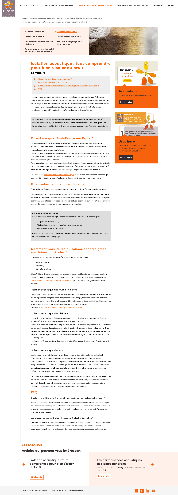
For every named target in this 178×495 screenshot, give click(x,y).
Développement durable (69, 36)
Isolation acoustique (67, 31)
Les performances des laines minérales (95, 5)
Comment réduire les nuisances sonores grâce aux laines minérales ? (68, 85)
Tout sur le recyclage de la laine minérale (69, 42)
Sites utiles (62, 490)
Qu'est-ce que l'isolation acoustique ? (55, 79)
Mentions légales (42, 490)
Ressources (158, 5)
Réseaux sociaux (76, 490)
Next (152, 464)
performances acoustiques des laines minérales (52, 280)
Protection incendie (34, 36)
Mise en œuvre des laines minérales (132, 5)
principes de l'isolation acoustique (59, 174)
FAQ (40, 89)
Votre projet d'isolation (30, 5)
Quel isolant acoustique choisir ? (52, 82)
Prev (23, 464)
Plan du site (28, 490)
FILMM (171, 5)
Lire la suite (36, 477)
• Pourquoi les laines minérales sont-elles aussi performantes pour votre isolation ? (65, 18)
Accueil (25, 18)
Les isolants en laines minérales (59, 5)
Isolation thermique (34, 31)
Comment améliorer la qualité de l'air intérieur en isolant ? (39, 50)
